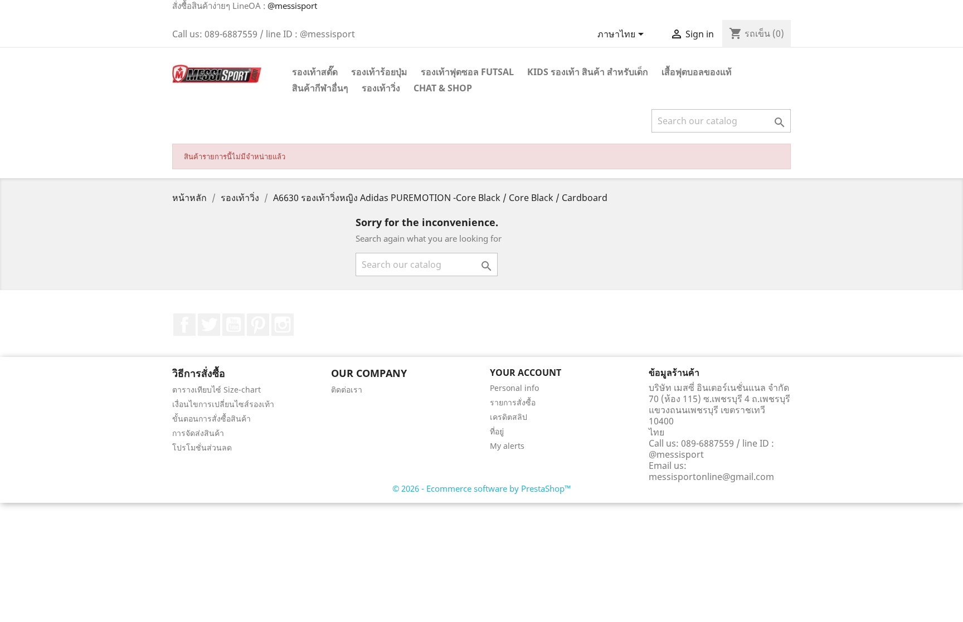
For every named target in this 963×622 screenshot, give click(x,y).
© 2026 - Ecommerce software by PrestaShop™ (481, 488)
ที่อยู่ (497, 431)
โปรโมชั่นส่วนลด (202, 447)
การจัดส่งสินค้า (198, 433)
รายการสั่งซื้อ (513, 402)
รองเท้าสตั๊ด (315, 72)
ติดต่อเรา (346, 389)
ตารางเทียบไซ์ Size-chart (216, 389)
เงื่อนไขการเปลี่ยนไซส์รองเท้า (223, 404)
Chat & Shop (443, 88)
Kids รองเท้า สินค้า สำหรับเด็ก (587, 72)
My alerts (507, 445)
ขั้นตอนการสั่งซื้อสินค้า (211, 418)
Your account (525, 372)
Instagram (282, 325)
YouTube (233, 325)
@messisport (292, 5)
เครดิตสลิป (508, 417)
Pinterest (258, 325)
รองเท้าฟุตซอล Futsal (467, 72)
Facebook (184, 325)
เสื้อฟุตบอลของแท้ (697, 72)
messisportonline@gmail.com (711, 477)
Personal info (514, 388)
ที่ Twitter (209, 325)
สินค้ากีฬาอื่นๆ (320, 88)
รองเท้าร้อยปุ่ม (379, 72)
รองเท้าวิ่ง (381, 88)
